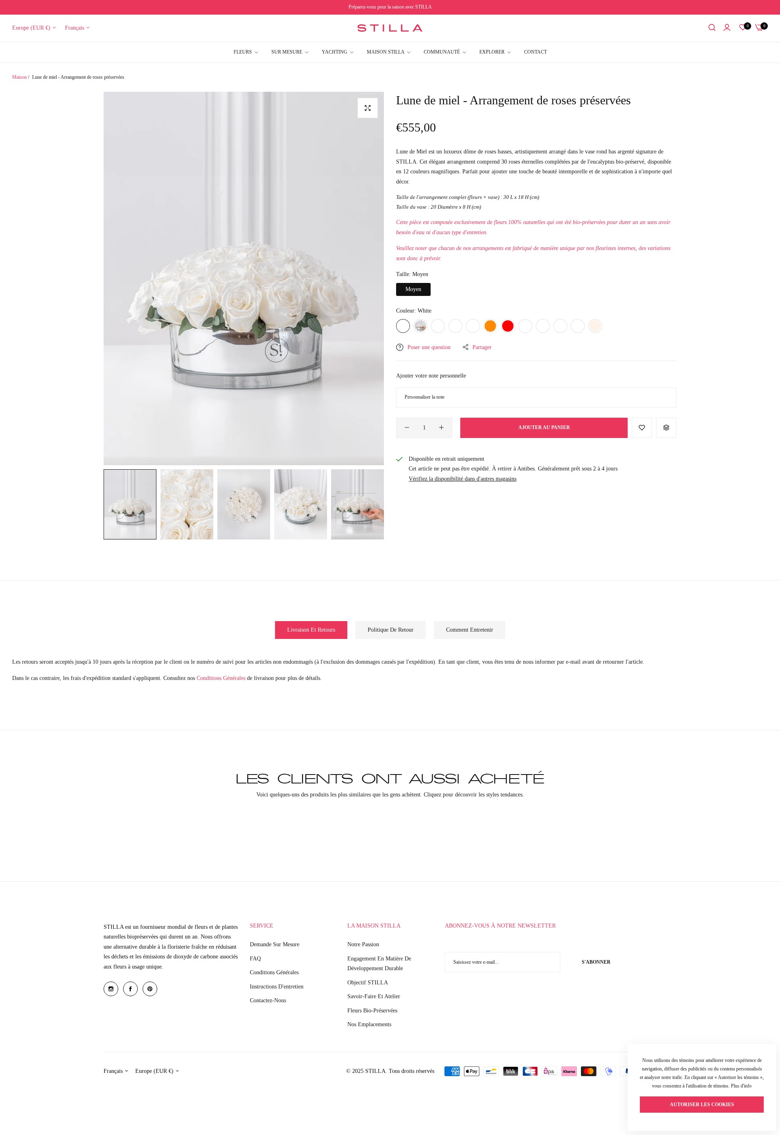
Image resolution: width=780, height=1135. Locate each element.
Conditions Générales (222, 678)
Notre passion (363, 944)
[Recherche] (711, 28)
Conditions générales (274, 972)
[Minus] (407, 427)
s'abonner (596, 962)
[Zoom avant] (368, 108)
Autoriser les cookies (702, 1104)
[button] (642, 427)
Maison (19, 77)
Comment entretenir (469, 630)
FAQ (255, 959)
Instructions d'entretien (276, 987)
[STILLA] (390, 28)
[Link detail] (111, 989)
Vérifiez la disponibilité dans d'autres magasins (462, 478)
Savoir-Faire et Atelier (373, 996)
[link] (495, 52)
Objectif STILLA (367, 983)
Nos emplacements (369, 1024)
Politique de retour (391, 630)
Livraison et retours (311, 630)
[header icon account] (727, 28)
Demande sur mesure (274, 944)
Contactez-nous (268, 1000)
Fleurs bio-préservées (372, 1011)
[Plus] (441, 427)
